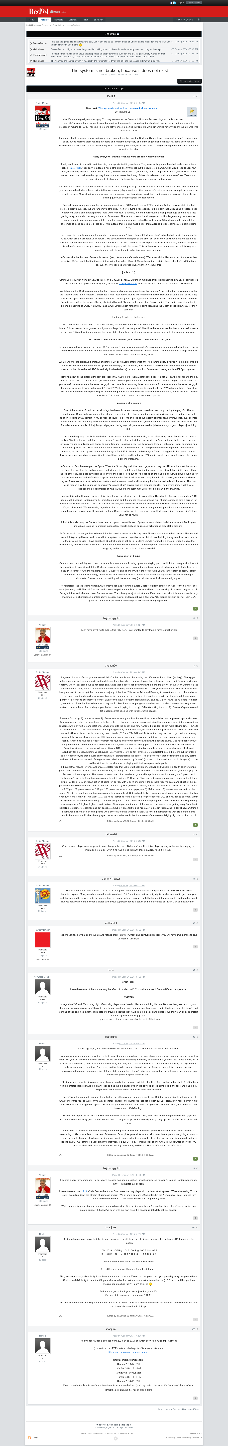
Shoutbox (98, 19)
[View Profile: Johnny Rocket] (43, 895)
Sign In (181, 3)
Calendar (73, 19)
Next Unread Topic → (192, 1409)
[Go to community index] (51, 10)
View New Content (184, 19)
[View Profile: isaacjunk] (43, 1053)
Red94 (32, 19)
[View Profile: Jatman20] (43, 682)
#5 (194, 879)
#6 (194, 923)
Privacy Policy (196, 1433)
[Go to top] (116, 1439)
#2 (194, 618)
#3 (194, 666)
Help (36, 1438)
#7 (194, 970)
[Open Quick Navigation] (198, 19)
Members (58, 19)
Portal (85, 19)
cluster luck (75, 167)
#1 (194, 96)
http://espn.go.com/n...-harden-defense (128, 1352)
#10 (194, 1227)
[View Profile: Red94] (43, 113)
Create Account (194, 3)
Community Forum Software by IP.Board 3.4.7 (184, 1438)
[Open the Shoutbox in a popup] (118, 33)
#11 (194, 1329)
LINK (84, 1191)
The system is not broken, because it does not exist (128, 108)
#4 (194, 834)
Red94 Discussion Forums (92, 1433)
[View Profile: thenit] (43, 987)
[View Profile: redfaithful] (43, 940)
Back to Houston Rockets (169, 1409)
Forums (45, 19)
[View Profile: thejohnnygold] (43, 635)
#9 (194, 1168)
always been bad (128, 283)
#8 (194, 1037)
